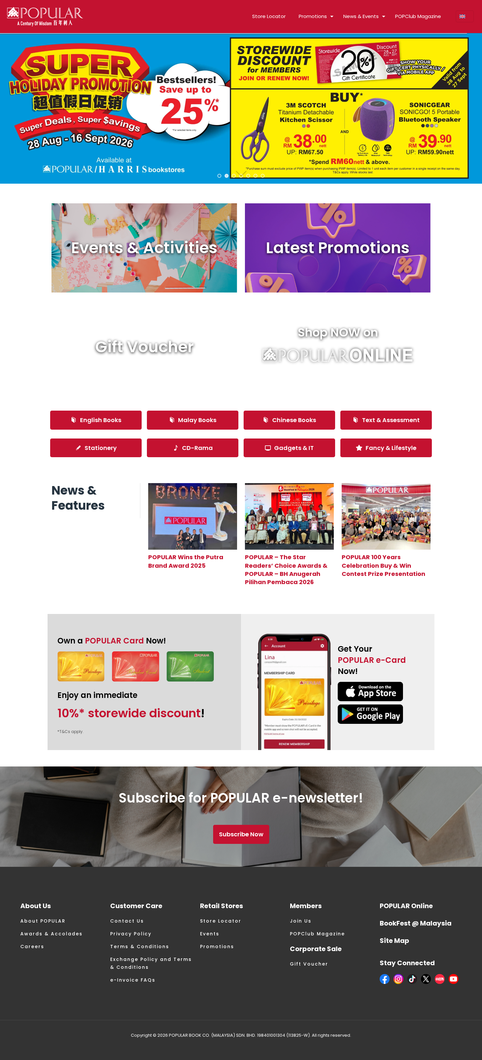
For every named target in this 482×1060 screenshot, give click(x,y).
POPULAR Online (406, 905)
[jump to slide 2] (227, 176)
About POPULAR (43, 921)
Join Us (300, 921)
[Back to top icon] (450, 1046)
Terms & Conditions (139, 946)
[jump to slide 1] (219, 176)
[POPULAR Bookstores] (45, 16)
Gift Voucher (309, 964)
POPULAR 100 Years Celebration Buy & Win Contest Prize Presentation (383, 565)
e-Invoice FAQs (132, 980)
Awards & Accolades (51, 933)
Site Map (394, 940)
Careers (32, 946)
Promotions (217, 946)
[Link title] (192, 516)
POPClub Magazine (317, 933)
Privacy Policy (130, 933)
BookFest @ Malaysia (416, 923)
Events (209, 933)
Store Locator (220, 921)
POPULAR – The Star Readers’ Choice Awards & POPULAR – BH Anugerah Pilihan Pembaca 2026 (286, 569)
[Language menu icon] (465, 16)
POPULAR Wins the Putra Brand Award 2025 (185, 561)
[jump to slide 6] (255, 176)
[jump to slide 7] (263, 176)
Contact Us (127, 921)
